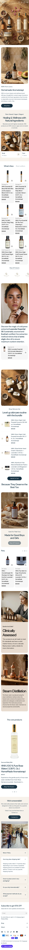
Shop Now (7, 105)
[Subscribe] (26, 913)
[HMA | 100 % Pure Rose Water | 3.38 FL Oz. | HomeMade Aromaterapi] (14, 741)
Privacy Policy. (4, 918)
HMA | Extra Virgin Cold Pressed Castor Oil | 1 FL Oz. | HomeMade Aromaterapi (21, 256)
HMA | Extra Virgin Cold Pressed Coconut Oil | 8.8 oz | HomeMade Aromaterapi (19, 423)
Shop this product (9, 787)
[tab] (9, 166)
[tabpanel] (14, 217)
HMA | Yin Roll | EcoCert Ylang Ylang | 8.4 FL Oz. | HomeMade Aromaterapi (7, 225)
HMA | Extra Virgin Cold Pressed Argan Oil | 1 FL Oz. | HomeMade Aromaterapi (7, 256)
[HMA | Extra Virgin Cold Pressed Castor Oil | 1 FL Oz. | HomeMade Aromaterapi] (21, 242)
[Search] (19, 2)
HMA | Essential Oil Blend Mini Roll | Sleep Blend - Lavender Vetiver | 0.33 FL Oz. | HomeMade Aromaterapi (20, 193)
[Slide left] (22, 551)
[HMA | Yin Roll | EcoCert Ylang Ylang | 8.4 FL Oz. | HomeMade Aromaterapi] (7, 210)
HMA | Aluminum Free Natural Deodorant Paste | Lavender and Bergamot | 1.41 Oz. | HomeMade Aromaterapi (19, 467)
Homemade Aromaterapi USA (14, 941)
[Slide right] (27, 551)
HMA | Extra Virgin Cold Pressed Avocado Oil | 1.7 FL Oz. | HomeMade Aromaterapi (18, 437)
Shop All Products (14, 268)
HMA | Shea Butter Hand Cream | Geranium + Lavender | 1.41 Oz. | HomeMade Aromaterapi (18, 452)
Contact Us (14, 817)
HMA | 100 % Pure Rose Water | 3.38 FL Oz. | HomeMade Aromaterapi (13, 768)
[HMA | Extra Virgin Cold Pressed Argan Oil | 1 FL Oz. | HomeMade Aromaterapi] (7, 242)
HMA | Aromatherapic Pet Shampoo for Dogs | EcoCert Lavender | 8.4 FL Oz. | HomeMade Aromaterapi (7, 577)
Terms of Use (20, 917)
